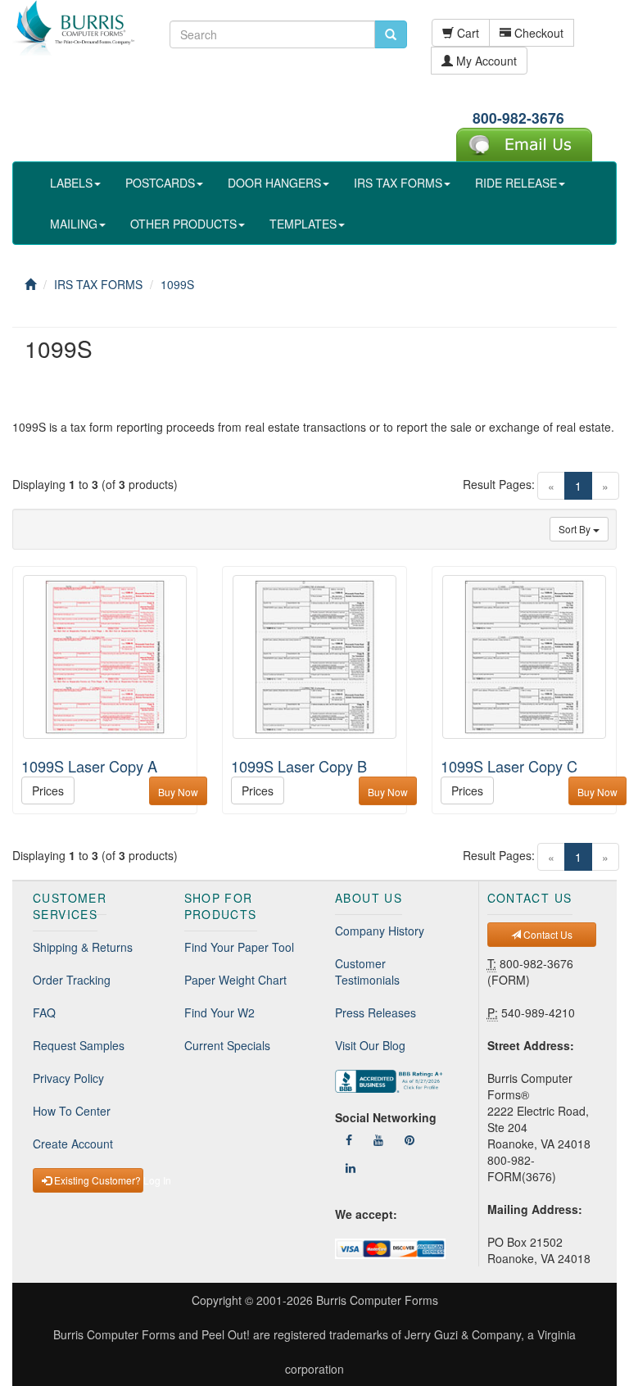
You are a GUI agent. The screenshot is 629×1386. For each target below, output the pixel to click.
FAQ (44, 1012)
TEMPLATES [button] (303, 223)
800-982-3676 (518, 117)
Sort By (576, 529)
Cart (466, 33)
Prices (48, 790)
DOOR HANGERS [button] (274, 182)
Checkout (537, 33)
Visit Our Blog (370, 1045)
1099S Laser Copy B (299, 766)
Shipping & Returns (83, 947)
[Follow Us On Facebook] (349, 1139)
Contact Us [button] (546, 934)
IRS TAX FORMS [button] (398, 182)
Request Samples (78, 1045)
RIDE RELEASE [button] (516, 182)
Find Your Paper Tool (239, 947)
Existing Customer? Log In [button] (97, 1180)
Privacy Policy (68, 1078)
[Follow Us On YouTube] (378, 1139)
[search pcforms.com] (390, 34)
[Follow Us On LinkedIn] (350, 1167)
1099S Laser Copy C (509, 766)
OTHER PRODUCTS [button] (183, 223)
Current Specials (227, 1045)
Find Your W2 (219, 1012)
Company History (379, 930)
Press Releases (375, 1012)
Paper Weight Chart (235, 980)
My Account (485, 60)
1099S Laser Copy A (89, 766)
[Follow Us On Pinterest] (409, 1139)
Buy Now (178, 792)
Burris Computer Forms (377, 1300)
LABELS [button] (71, 182)
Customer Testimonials (367, 971)
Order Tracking (72, 980)
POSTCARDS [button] (160, 182)
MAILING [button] (73, 223)
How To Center (72, 1111)
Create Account (73, 1143)
